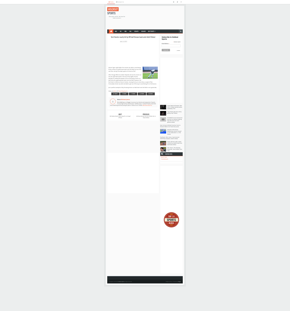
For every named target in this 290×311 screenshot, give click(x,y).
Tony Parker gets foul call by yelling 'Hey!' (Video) (174, 112)
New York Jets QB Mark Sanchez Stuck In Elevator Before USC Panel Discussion (170, 125)
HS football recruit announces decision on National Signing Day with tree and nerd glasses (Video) (174, 120)
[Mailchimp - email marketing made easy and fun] (178, 50)
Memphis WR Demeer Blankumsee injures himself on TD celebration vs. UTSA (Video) (174, 132)
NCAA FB (136, 31)
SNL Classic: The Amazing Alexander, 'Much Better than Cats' (174, 149)
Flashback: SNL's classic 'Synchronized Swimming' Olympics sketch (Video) (169, 137)
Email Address (165, 43)
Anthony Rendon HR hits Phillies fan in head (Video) (146, 116)
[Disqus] (133, 173)
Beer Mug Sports (123, 91)
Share (124, 93)
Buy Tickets (151, 31)
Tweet (116, 93)
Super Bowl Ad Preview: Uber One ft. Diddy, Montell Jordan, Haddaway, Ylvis (174, 107)
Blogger (179, 281)
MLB (116, 31)
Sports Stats (164, 157)
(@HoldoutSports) (147, 105)
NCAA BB (143, 31)
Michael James (125, 99)
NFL (121, 31)
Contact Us (120, 2)
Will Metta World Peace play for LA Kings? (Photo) (120, 116)
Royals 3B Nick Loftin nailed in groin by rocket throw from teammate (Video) (174, 143)
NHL (130, 31)
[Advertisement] (155, 17)
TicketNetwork (164, 159)
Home (112, 2)
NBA (125, 31)
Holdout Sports (121, 281)
